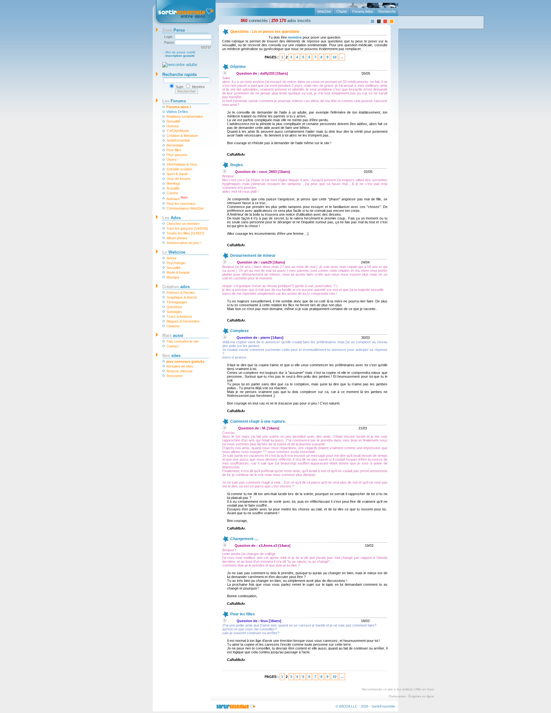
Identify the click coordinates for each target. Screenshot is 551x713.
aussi (172, 335)
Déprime (238, 66)
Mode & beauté (178, 272)
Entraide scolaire (179, 169)
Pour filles (173, 150)
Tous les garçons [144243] (187, 228)
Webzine (173, 252)
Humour (172, 126)
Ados (171, 217)
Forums (174, 101)
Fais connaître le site (182, 341)
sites (171, 355)
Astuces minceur (179, 371)
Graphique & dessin (181, 297)
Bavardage (174, 145)
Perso (173, 30)
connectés (254, 20)
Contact (172, 346)
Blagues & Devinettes (183, 321)
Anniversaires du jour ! (183, 243)
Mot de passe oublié (180, 52)
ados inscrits (291, 20)
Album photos (176, 238)
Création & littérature (182, 135)
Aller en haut (424, 689)
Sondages (174, 312)
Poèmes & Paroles (180, 292)
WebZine (324, 11)
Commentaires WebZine (185, 208)
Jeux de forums (178, 179)
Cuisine (172, 193)
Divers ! (172, 159)
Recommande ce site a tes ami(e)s (387, 689)
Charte (341, 11)
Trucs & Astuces (179, 316)
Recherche (387, 11)
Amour (171, 258)
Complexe (239, 331)
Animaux (177, 198)
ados (176, 286)
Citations (173, 326)
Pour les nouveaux (180, 203)
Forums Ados (362, 11)
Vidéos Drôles (177, 112)
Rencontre (174, 376)
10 (334, 57)
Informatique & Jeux (181, 164)
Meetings (173, 183)
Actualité (173, 188)
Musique (173, 277)
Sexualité (173, 121)
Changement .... (244, 539)
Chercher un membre (183, 224)
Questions (174, 307)
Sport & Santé (177, 174)
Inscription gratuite (180, 55)
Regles (236, 165)
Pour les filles (242, 614)
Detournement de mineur (253, 255)
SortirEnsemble (178, 140)
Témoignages (176, 302)
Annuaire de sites (179, 366)
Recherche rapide (179, 74)
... (342, 57)
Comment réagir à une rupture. (258, 421)
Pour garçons (176, 155)
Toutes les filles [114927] (185, 233)
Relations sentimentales (184, 116)
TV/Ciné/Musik (177, 131)
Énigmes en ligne (421, 696)
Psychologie (175, 263)
